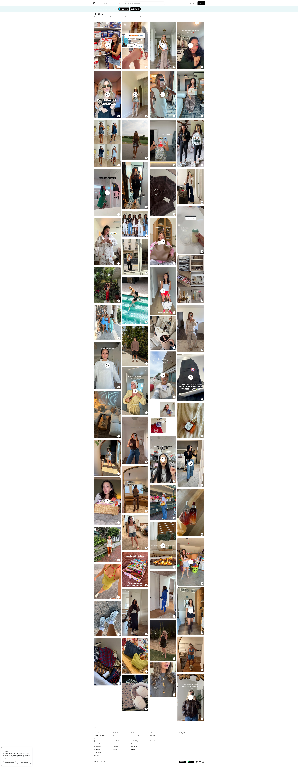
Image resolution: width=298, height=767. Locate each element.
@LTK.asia (96, 755)
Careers (115, 749)
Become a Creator (117, 738)
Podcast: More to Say (99, 735)
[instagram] (203, 762)
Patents (133, 749)
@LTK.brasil (97, 749)
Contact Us (152, 741)
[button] (191, 732)
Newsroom (115, 743)
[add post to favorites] (118, 67)
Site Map (152, 738)
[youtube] (200, 762)
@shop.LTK (96, 738)
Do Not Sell (134, 746)
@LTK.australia (98, 752)
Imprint (133, 743)
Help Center (153, 735)
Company (115, 746)
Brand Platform (116, 741)
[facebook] (197, 762)
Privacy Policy (134, 738)
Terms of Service (135, 735)
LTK (113, 735)
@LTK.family (97, 743)
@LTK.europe (97, 746)
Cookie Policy (134, 741)
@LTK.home (97, 741)
